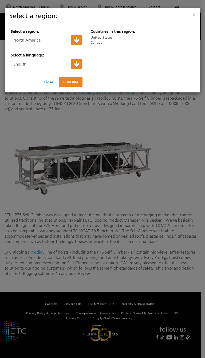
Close (48, 82)
